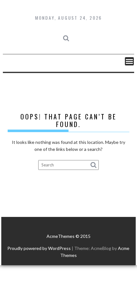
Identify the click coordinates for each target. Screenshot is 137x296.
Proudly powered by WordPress (39, 248)
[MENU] (129, 61)
